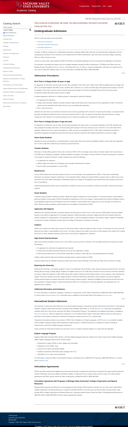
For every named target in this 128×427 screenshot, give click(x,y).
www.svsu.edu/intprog (41, 314)
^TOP (123, 73)
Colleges (5, 46)
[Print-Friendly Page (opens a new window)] (121, 23)
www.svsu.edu (107, 295)
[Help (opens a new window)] (124, 23)
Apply (110, 6)
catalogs (39, 426)
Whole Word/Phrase (10, 32)
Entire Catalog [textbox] (8, 27)
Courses (5, 60)
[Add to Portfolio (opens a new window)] (116, 23)
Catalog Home (84, 6)
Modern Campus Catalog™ (84, 426)
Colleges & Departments (10, 42)
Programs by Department (11, 53)
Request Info (96, 6)
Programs (6, 57)
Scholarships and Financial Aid (12, 85)
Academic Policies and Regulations (14, 92)
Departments (7, 50)
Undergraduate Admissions (11, 68)
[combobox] (105, 19)
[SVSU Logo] (32, 5)
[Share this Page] (118, 23)
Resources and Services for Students (14, 103)
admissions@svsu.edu (53, 295)
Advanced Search (8, 35)
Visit (104, 6)
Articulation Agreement (44, 47)
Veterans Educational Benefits (12, 75)
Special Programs (8, 99)
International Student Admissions (47, 44)
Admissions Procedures (44, 42)
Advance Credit (8, 71)
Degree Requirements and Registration (15, 88)
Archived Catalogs (8, 64)
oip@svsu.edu (99, 308)
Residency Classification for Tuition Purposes (14, 80)
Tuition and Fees (8, 95)
